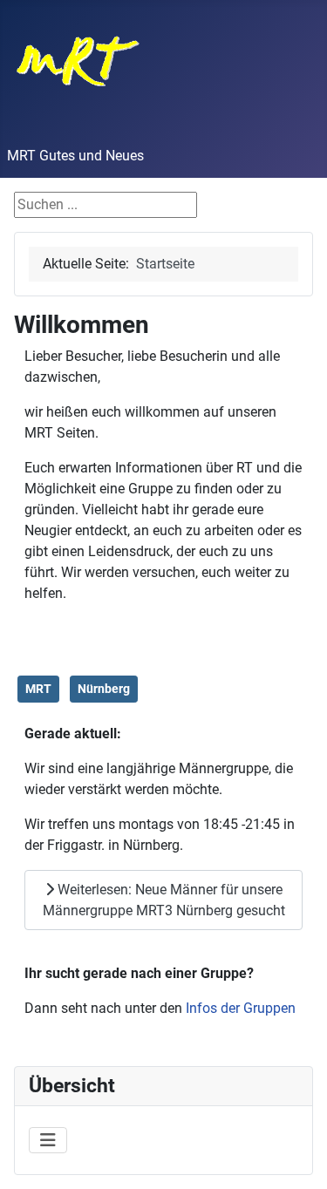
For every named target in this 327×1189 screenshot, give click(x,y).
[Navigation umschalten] (48, 1140)
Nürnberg (104, 689)
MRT (38, 689)
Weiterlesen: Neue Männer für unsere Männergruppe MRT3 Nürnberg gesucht (164, 900)
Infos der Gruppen (241, 1008)
